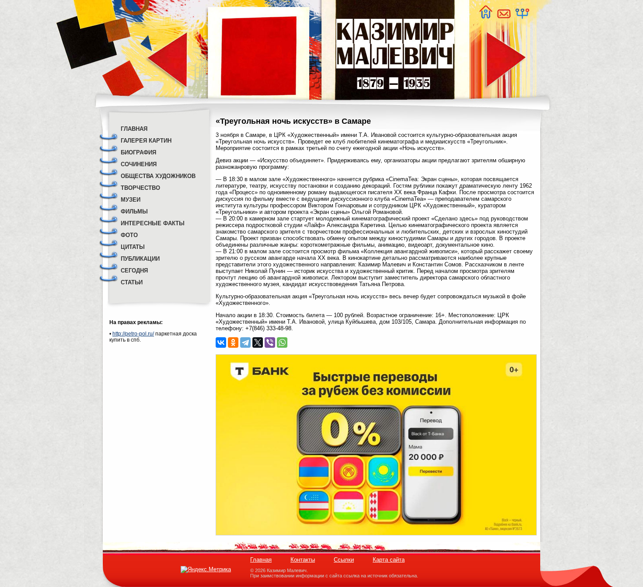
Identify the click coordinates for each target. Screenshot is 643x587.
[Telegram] (245, 342)
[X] (257, 342)
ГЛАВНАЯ (134, 129)
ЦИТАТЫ (133, 247)
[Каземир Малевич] (395, 105)
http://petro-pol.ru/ (133, 334)
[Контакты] (503, 16)
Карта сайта (389, 559)
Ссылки (344, 559)
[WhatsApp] (282, 342)
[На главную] (486, 16)
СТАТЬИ (132, 282)
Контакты (302, 559)
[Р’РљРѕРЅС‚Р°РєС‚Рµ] (221, 342)
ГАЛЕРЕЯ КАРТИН (146, 140)
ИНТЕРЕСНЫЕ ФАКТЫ (153, 223)
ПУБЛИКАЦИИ (140, 258)
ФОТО (129, 235)
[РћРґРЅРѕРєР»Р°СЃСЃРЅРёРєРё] (233, 342)
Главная (261, 559)
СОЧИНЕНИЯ (139, 164)
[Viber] (270, 342)
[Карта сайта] (522, 16)
